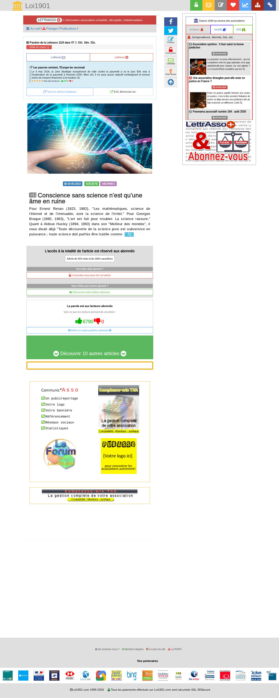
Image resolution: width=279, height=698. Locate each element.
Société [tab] (218, 29)
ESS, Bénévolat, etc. (124, 91)
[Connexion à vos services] (196, 5)
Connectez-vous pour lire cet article (91, 275)
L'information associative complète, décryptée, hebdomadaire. (90, 20)
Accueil (35, 28)
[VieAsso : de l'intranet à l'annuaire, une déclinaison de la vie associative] (270, 5)
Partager (52, 28)
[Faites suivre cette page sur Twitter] (170, 30)
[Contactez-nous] (221, 5)
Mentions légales (134, 649)
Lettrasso (56, 57)
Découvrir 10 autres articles (90, 353)
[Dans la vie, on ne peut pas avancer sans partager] (257, 5)
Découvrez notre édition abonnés (91, 292)
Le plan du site (156, 649)
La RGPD (176, 649)
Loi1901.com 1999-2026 (88, 689)
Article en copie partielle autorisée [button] (89, 330)
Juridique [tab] (194, 29)
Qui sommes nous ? (108, 649)
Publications (68, 28)
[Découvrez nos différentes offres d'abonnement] (233, 5)
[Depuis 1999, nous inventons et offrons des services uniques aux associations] (245, 5)
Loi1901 (36, 6)
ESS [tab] (239, 29)
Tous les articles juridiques (61, 91)
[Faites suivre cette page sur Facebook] (170, 21)
